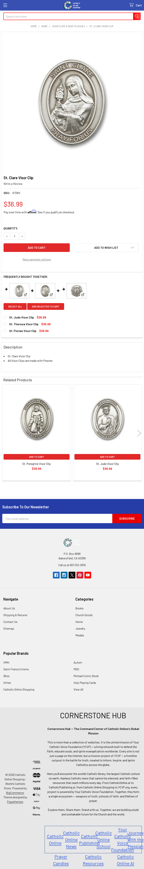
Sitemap (8, 628)
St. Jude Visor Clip (21, 317)
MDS (76, 669)
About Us (9, 608)
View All (78, 689)
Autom (78, 662)
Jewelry (80, 628)
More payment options (36, 259)
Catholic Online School (103, 839)
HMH (6, 662)
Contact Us (10, 621)
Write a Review (13, 183)
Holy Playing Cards (85, 682)
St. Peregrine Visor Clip (36, 463)
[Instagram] (64, 575)
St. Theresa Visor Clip (23, 324)
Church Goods (84, 615)
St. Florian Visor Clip (22, 331)
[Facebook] (56, 575)
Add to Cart (36, 456)
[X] (72, 575)
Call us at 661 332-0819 (72, 565)
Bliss (6, 676)
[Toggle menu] (5, 5)
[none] (72, 102)
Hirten (7, 682)
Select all (15, 306)
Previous (5, 433)
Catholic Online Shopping (18, 689)
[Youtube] (87, 575)
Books (79, 608)
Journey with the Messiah (135, 839)
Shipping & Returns (15, 615)
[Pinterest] (79, 575)
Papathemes (15, 801)
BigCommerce (15, 792)
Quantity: (11, 228)
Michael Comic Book (86, 676)
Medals (79, 635)
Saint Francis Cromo (16, 669)
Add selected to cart (45, 306)
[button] (106, 247)
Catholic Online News (71, 839)
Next (139, 433)
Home (79, 621)
